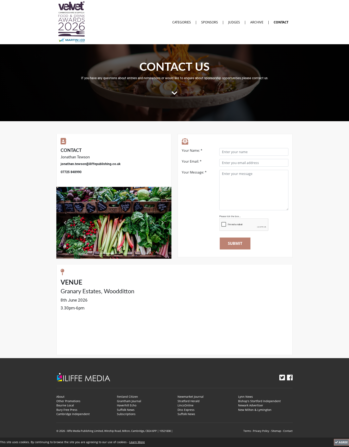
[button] (65, 223)
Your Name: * (192, 150)
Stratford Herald (189, 401)
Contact (281, 22)
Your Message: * (194, 172)
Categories (181, 22)
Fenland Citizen (127, 397)
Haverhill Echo (126, 405)
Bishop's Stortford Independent (259, 401)
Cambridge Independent (73, 414)
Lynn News (245, 397)
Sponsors (209, 22)
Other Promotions (68, 401)
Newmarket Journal (191, 397)
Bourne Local (65, 405)
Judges (234, 22)
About (60, 397)
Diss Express (186, 410)
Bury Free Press (66, 410)
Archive (256, 22)
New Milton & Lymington (254, 410)
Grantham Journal (129, 401)
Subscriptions (126, 414)
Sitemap (276, 431)
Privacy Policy (261, 431)
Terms (247, 431)
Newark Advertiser (250, 405)
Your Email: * (192, 161)
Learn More (137, 442)
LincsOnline (185, 405)
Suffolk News (126, 410)
